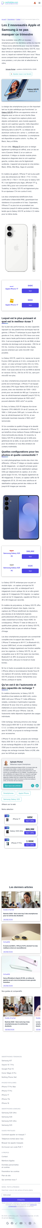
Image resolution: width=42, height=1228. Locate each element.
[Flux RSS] (34, 1223)
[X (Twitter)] (32, 785)
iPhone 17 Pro (7, 1091)
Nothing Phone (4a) (9, 1077)
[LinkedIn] (37, 785)
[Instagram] (30, 1223)
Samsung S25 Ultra (9, 1121)
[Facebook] (12, 1223)
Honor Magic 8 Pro (9, 1073)
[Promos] (35, 3)
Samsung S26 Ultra (9, 1113)
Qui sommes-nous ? (9, 1180)
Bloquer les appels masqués (12, 1143)
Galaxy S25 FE (7, 112)
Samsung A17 (7, 1061)
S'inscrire (21, 1200)
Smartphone (11, 19)
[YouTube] (21, 1223)
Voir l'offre (30, 821)
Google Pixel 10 (8, 1069)
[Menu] (39, 3)
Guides (18, 19)
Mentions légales (8, 1161)
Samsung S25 (7, 1125)
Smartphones (8, 793)
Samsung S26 (7, 1117)
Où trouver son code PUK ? (12, 1147)
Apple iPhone (24, 793)
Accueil (4, 19)
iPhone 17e (6, 1099)
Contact (5, 1156)
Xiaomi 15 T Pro (8, 1065)
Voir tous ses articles (13, 786)
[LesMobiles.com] (10, 2)
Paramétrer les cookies (10, 1171)
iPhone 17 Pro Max (9, 1087)
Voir (30, 291)
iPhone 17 (17, 147)
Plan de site (6, 1175)
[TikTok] (16, 1223)
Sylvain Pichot (10, 69)
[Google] (7, 1223)
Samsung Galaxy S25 (11, 799)
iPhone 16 (5, 1103)
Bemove (11, 1218)
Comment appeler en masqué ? (14, 1135)
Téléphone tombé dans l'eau (12, 1139)
